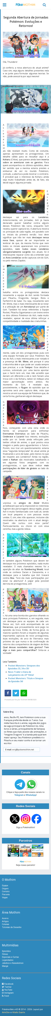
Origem (5, 888)
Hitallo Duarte (18, 1012)
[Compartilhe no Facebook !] (8, 693)
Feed (6, 996)
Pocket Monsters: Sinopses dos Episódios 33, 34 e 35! (24, 667)
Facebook (8, 984)
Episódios (6, 951)
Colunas (5, 924)
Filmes (5, 954)
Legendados (7, 960)
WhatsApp (31, 794)
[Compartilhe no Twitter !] (16, 693)
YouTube (8, 990)
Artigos (5, 921)
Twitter (8, 987)
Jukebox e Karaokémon (12, 963)
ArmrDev (6, 1012)
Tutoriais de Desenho (11, 927)
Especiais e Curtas (10, 957)
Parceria (6, 894)
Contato (6, 891)
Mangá (5, 966)
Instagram (9, 993)
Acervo (5, 918)
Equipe (5, 885)
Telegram (19, 794)
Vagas (5, 897)
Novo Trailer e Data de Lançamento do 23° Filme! (21, 673)
